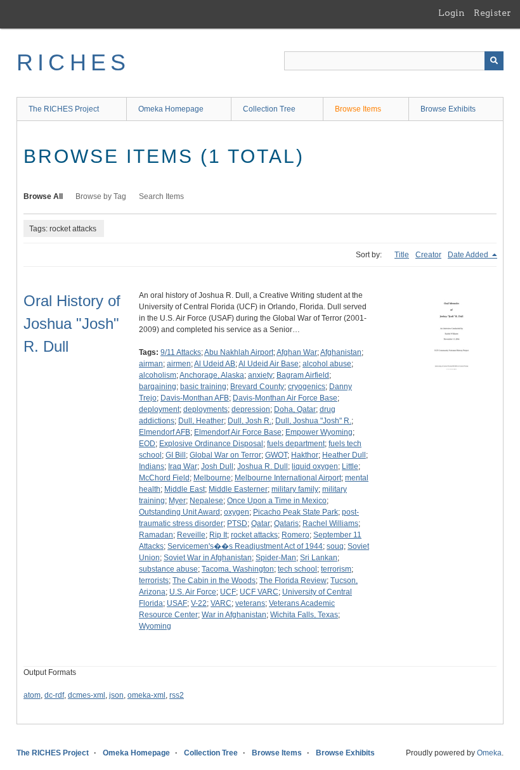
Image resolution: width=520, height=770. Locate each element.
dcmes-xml (86, 695)
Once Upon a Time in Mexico (277, 500)
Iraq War (182, 466)
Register (492, 13)
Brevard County (257, 386)
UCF (228, 591)
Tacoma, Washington (238, 569)
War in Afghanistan (234, 614)
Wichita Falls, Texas (304, 614)
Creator (428, 254)
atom (32, 695)
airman (151, 363)
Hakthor (304, 455)
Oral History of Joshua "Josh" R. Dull (71, 323)
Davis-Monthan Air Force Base (285, 398)
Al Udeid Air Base (268, 363)
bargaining (157, 386)
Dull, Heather (201, 420)
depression (250, 409)
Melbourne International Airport (288, 477)
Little (350, 466)
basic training (203, 386)
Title (401, 254)
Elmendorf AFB (164, 432)
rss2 (176, 695)
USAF (177, 603)
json (116, 695)
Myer (177, 500)
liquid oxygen (315, 466)
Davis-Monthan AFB (194, 398)
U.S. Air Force (192, 591)
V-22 (199, 603)
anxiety (260, 375)
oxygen (236, 512)
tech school (297, 569)
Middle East (184, 489)
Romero (295, 534)
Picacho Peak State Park (295, 512)
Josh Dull (217, 466)
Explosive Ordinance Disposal (211, 443)
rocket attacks (254, 534)
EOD (147, 443)
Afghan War (296, 352)
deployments (205, 409)
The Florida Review (293, 580)
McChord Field (164, 477)
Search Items (161, 196)
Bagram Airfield (302, 375)
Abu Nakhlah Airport (238, 352)
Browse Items (358, 109)
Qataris (286, 523)
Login (451, 13)
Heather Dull (344, 455)
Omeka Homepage (171, 109)
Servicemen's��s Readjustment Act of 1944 (245, 546)
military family (294, 489)
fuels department (296, 443)
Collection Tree (269, 109)
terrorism (336, 569)
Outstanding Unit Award (179, 512)
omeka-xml (146, 695)
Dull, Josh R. (249, 420)
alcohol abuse (326, 363)
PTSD (237, 523)
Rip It (218, 534)
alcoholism (157, 375)
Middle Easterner (238, 489)
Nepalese (206, 500)
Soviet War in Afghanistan (208, 557)
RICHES (73, 62)
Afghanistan (340, 352)
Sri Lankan (318, 557)
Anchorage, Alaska (211, 375)
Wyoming (155, 626)
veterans (250, 603)
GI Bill (176, 455)
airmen (179, 363)
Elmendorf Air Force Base (238, 432)
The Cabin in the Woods (214, 580)
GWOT (276, 455)
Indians (151, 466)
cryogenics (306, 386)
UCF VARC (259, 591)
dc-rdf (54, 695)
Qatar (260, 523)
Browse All (43, 196)
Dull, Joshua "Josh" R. (313, 420)
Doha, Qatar (295, 409)
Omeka (489, 752)
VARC (221, 603)
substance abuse (168, 569)
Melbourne (212, 477)
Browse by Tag (100, 196)
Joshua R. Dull (262, 466)
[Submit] (494, 60)
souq (335, 546)
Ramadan (156, 534)
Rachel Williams (330, 523)
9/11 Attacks (180, 352)
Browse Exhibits (448, 109)
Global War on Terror (225, 455)
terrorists (154, 580)
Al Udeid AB (214, 363)
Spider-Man (276, 557)
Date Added (469, 254)
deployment (159, 409)
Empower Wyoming (319, 432)
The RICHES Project (64, 109)
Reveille (191, 534)
